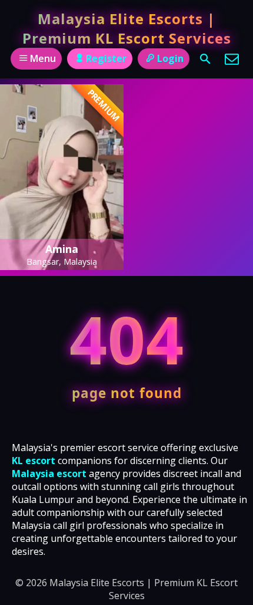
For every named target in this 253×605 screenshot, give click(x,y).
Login (170, 58)
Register (106, 58)
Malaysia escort (49, 473)
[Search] (205, 59)
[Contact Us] (231, 59)
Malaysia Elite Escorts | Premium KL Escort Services (126, 28)
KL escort (33, 460)
